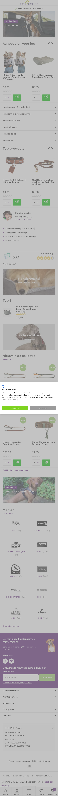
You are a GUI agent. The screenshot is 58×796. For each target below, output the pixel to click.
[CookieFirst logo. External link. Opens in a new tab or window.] (3, 386)
